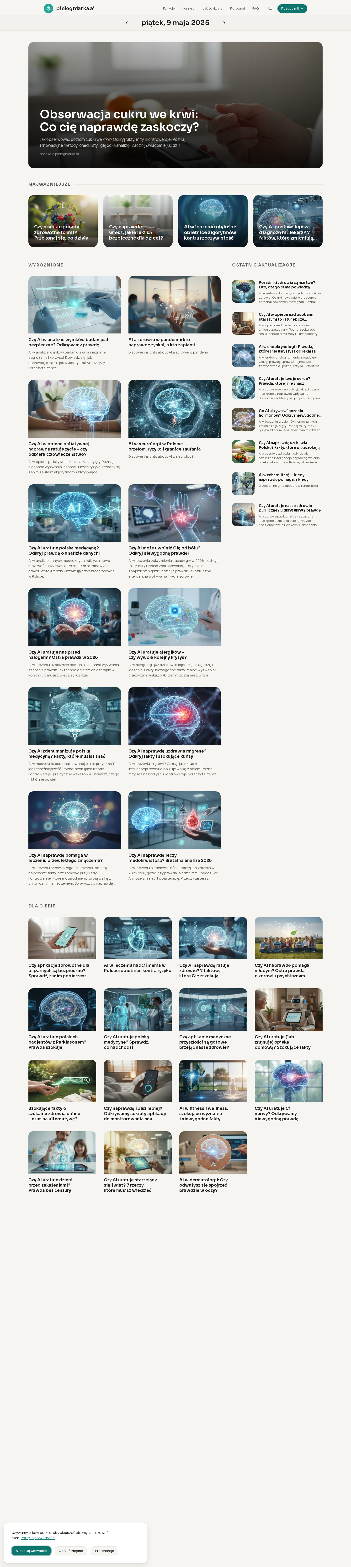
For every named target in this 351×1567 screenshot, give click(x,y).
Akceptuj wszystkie (31, 1550)
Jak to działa (213, 8)
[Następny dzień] (127, 23)
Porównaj (237, 8)
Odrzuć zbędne (71, 1550)
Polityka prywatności (38, 1537)
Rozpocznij (290, 8)
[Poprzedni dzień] (224, 23)
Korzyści (188, 8)
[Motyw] (270, 8)
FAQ (255, 8)
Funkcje (169, 8)
